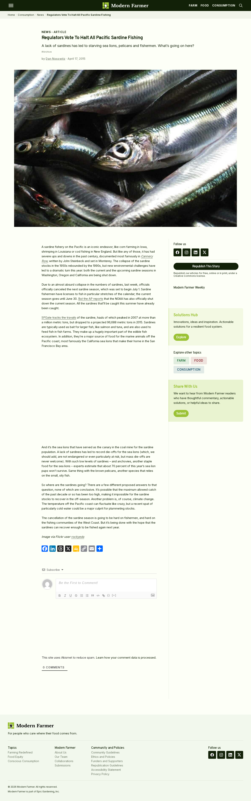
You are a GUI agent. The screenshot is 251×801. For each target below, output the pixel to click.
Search (240, 5)
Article (60, 32)
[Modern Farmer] (125, 5)
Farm (193, 5)
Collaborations (64, 761)
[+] (114, 595)
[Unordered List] (87, 595)
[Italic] (65, 595)
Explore (181, 337)
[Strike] (76, 595)
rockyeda (77, 537)
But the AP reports (90, 299)
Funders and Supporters (107, 761)
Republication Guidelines (107, 765)
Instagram (186, 252)
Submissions (63, 765)
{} (108, 595)
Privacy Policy (100, 774)
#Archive (47, 51)
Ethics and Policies (103, 756)
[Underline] (70, 595)
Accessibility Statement (106, 769)
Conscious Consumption (23, 761)
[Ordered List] (81, 595)
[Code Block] (98, 595)
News (40, 14)
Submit (181, 414)
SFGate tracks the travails (59, 317)
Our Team (61, 756)
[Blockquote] (92, 595)
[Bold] (59, 595)
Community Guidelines (105, 752)
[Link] (103, 595)
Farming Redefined (20, 752)
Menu (11, 5)
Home (11, 14)
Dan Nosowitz (55, 58)
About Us (60, 752)
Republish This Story (206, 267)
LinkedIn (195, 252)
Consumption (223, 5)
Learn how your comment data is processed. (126, 657)
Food (205, 5)
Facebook (177, 252)
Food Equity (15, 756)
